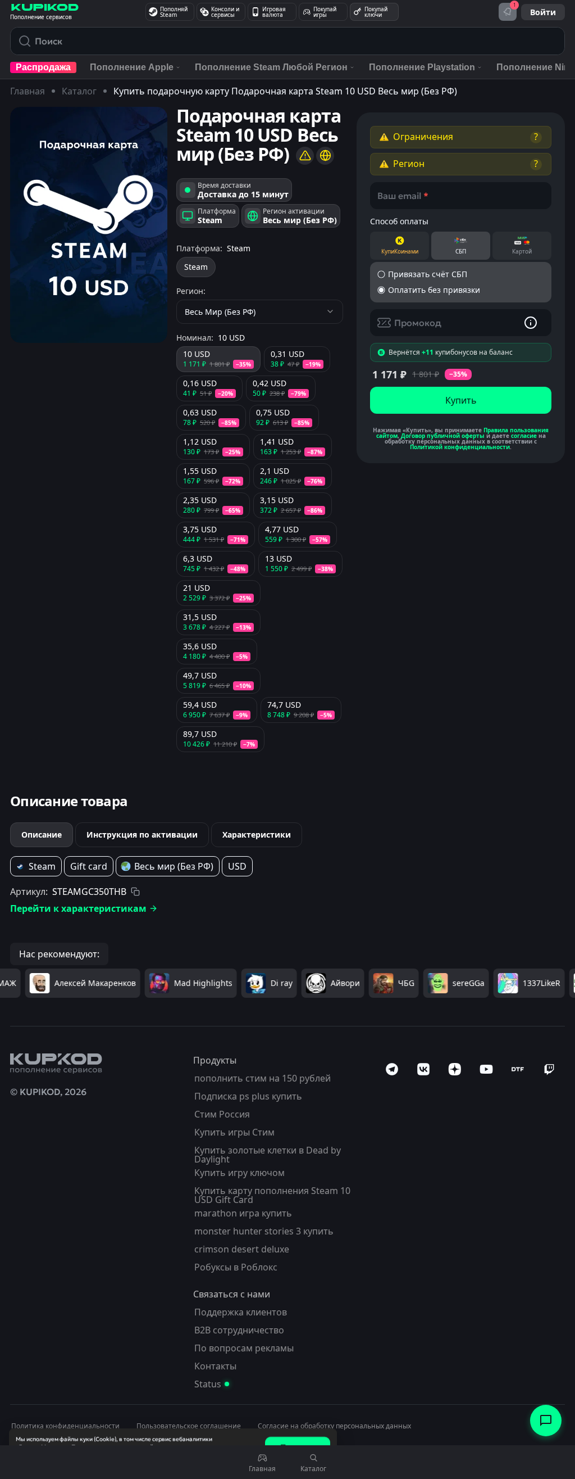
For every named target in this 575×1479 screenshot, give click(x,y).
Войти (543, 12)
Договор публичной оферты (443, 436)
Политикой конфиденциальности (460, 447)
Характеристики (256, 834)
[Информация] (530, 322)
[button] (460, 137)
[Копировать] (135, 891)
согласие (524, 436)
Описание (41, 834)
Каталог (79, 91)
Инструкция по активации (142, 834)
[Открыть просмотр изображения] (88, 225)
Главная (27, 91)
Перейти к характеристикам (78, 908)
